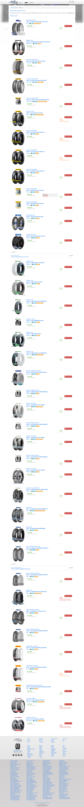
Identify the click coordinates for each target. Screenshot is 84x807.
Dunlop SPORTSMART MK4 (48, 773)
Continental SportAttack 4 (63, 768)
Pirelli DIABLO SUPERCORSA (64, 797)
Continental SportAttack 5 (14, 769)
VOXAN (64, 756)
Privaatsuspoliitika (42, 802)
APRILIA (28, 745)
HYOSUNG (65, 749)
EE (21, 2)
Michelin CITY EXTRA (35, 469)
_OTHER (40, 757)
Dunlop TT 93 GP (34, 112)
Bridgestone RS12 (62, 764)
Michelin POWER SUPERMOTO (16, 790)
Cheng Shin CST (54, 738)
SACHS (40, 754)
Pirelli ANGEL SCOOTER (36, 646)
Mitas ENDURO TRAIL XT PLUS (49, 792)
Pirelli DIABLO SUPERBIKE (48, 797)
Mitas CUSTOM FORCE (63, 791)
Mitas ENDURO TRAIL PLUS (15, 792)
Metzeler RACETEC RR (47, 783)
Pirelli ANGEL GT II (62, 796)
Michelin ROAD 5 (46, 790)
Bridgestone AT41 (62, 761)
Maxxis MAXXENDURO (31, 780)
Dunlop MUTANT (13, 772)
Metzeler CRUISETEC (63, 781)
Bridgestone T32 (62, 765)
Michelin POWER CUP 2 (14, 789)
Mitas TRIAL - (45, 796)
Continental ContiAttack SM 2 (64, 766)
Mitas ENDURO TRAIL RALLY (32, 792)
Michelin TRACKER (46, 791)
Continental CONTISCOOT (36, 60)
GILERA (64, 747)
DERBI (40, 747)
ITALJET (40, 750)
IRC (27, 23)
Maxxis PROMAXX (46, 780)
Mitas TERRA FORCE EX (14, 795)
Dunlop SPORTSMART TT (64, 773)
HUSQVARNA (53, 749)
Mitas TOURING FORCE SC (37, 573)
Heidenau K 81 (62, 778)
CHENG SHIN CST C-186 (31, 766)
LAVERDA (53, 751)
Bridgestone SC (38, 41)
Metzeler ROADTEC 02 (31, 784)
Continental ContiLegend (14, 767)
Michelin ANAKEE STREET (15, 787)
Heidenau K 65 (45, 776)
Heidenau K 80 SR (34, 319)
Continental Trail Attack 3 (63, 769)
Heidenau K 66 (34, 281)
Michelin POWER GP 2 (31, 789)
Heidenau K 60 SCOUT (31, 776)
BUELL (28, 746)
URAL (40, 756)
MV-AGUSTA (29, 753)
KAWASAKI (53, 750)
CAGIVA (40, 746)
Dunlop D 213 (12, 771)
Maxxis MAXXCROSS (14, 780)
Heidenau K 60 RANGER (14, 776)
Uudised (31, 2)
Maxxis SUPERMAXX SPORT (15, 781)
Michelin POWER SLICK (63, 789)
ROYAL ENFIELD (30, 754)
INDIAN (28, 750)
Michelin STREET (30, 791)
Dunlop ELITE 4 (29, 771)
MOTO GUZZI (41, 752)
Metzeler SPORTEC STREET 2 (16, 786)
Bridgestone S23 (30, 765)
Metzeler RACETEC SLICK (64, 783)
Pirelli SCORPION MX (30, 798)
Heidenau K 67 (13, 778)
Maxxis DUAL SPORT (47, 779)
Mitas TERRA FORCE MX (31, 795)
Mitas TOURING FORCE (63, 795)
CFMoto (52, 746)
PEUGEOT (53, 753)
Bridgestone (29, 43)
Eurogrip (28, 218)
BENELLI (40, 745)
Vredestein (53, 742)
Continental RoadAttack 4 (47, 768)
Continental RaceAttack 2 (31, 768)
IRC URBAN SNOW (37, 20)
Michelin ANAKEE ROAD (63, 786)
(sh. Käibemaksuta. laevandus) (31, 47)
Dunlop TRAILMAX (13, 774)
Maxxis (28, 741)
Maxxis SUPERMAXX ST (31, 781)
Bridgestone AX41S (30, 763)
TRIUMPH (29, 756)
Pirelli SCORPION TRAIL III (31, 799)
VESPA (52, 756)
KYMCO (28, 751)
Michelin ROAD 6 (62, 790)
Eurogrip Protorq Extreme (63, 774)
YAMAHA (29, 757)
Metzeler (28, 374)
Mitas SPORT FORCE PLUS (48, 794)
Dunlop (27, 114)
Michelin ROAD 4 (30, 790)
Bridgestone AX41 (13, 763)
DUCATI (52, 747)
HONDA (40, 749)
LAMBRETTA (41, 751)
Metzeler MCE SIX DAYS (14, 783)
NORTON (41, 753)
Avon (28, 738)
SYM (63, 754)
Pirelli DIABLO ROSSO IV (31, 797)
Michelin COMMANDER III (15, 788)
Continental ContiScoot (47, 767)
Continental (28, 62)
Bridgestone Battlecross (63, 763)
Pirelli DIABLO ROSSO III (14, 797)
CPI (63, 746)
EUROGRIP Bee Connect (47, 774)
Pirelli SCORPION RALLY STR (64, 798)
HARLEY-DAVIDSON (31, 749)
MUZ (64, 752)
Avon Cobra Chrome (30, 760)
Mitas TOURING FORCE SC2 (37, 547)
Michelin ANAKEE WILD (31, 787)
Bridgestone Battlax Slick (47, 763)
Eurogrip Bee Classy (30, 774)
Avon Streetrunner (13, 761)
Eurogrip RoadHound (14, 775)
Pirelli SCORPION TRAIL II (15, 799)
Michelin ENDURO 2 (30, 788)
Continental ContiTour (14, 768)
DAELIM (28, 747)
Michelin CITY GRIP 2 (35, 404)
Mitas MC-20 (36, 508)
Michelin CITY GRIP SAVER (37, 488)
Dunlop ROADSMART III (47, 772)
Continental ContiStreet (63, 767)
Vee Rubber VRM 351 (35, 699)
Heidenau (28, 264)
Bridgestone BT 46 (30, 764)
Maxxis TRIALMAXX (46, 781)
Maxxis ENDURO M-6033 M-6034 (65, 779)
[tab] (14, 16)
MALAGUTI (65, 751)
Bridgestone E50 (46, 764)
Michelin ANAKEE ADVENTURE (48, 786)
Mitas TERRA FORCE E (63, 794)
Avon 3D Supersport (14, 760)
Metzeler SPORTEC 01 (63, 784)
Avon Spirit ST (61, 760)
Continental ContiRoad (31, 767)
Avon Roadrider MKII (46, 760)
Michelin (28, 393)
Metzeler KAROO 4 (13, 782)
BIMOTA (52, 745)
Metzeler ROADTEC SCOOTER (36, 371)
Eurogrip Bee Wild (34, 215)
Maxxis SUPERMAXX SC (63, 780)
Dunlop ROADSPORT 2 (14, 773)
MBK (28, 752)
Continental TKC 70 (30, 769)
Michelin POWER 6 (62, 788)
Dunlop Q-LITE (29, 772)
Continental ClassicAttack (47, 766)
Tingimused (48, 802)
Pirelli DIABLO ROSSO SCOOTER (38, 686)
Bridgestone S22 (13, 765)
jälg (35, 802)
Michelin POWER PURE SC (36, 390)
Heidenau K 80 (29, 778)
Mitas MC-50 (12, 794)
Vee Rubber (29, 701)
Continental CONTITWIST (36, 79)
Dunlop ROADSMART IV (63, 772)
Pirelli (27, 649)
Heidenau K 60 (62, 775)
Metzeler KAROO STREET (47, 782)
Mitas (27, 510)
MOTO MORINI (54, 752)
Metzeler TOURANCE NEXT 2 (32, 786)
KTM (64, 750)
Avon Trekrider (29, 761)
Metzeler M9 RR (62, 782)
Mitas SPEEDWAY (30, 794)
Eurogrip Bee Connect (35, 235)
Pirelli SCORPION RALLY (47, 798)
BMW (64, 745)
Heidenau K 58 (35, 261)
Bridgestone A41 (46, 761)
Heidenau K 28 (29, 775)
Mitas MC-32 (36, 590)
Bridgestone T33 (13, 766)
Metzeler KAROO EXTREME (32, 782)
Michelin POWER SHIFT (47, 789)
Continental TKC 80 (46, 769)
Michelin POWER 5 (46, 788)
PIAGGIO (64, 753)
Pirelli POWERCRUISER (14, 798)
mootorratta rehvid (14, 7)
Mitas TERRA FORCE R (47, 795)
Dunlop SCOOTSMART (35, 131)
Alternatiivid (13, 252)
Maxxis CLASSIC (30, 779)
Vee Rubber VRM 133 (35, 718)
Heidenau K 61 (33, 332)
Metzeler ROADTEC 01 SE (15, 784)
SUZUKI (52, 754)
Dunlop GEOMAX (46, 771)
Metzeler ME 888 (30, 783)
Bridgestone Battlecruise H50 (15, 764)
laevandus (37, 802)
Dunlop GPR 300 (62, 771)
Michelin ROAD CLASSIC (14, 791)
